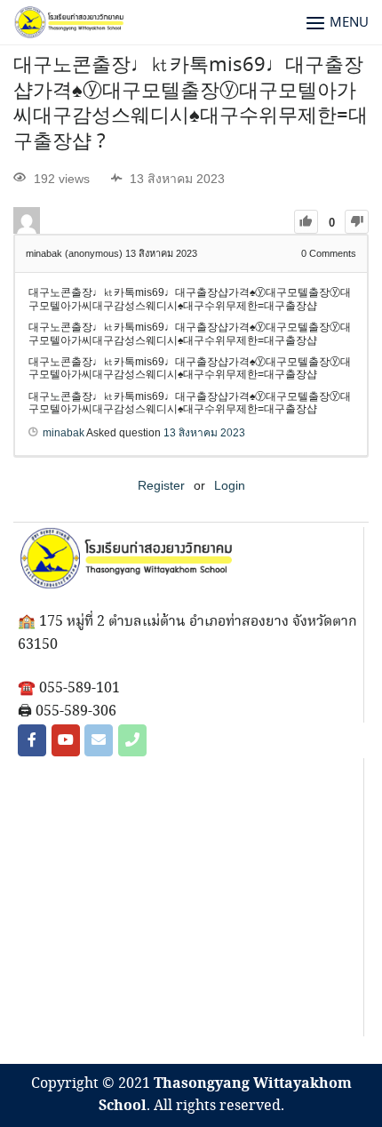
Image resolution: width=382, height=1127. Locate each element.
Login (229, 485)
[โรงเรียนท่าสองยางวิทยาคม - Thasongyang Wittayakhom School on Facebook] (32, 740)
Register (161, 485)
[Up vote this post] (306, 222)
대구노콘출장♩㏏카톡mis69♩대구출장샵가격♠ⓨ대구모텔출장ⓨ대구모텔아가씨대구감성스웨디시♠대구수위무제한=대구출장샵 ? (190, 104)
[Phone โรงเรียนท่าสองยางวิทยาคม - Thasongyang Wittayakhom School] (132, 740)
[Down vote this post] (357, 222)
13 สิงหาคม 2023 (204, 433)
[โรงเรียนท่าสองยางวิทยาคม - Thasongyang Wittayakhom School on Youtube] (66, 740)
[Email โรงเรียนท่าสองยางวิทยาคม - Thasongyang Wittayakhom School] (98, 740)
